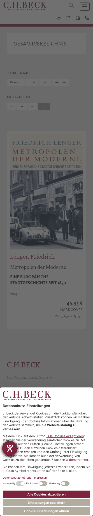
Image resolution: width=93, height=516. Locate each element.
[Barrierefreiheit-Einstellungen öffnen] (9, 448)
